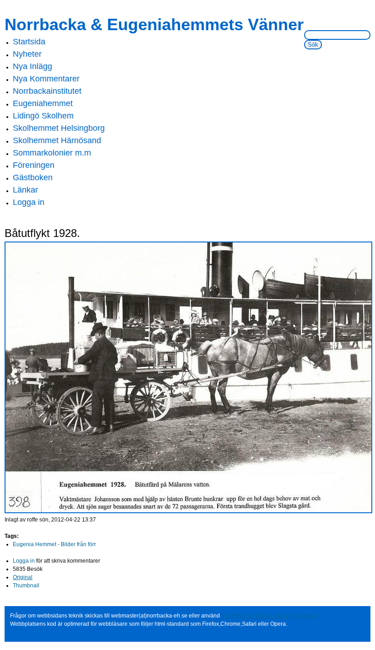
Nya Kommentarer (46, 78)
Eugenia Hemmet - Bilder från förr (54, 544)
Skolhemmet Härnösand (57, 140)
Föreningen (33, 165)
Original (22, 577)
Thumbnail (26, 585)
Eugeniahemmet (43, 103)
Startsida (29, 41)
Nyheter (27, 54)
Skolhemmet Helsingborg (59, 128)
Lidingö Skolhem (43, 115)
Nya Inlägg (32, 66)
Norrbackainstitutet (47, 91)
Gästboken (33, 177)
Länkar (25, 189)
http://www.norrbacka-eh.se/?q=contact (269, 615)
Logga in (28, 202)
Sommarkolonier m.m (52, 152)
